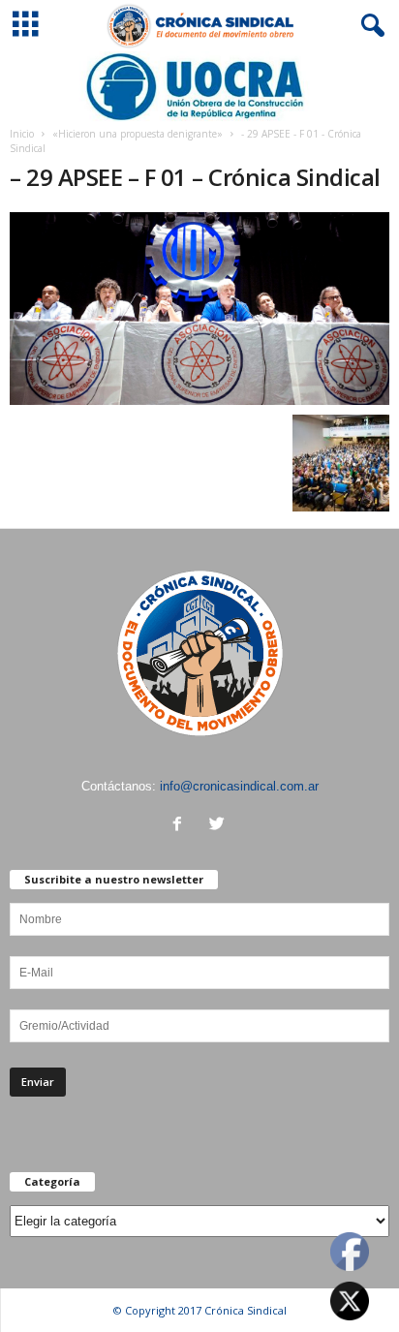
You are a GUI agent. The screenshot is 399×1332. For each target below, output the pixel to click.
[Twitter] (219, 826)
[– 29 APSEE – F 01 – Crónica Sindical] (199, 308)
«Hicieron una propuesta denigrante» (137, 133)
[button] (369, 26)
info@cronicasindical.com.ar (239, 786)
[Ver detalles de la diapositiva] (199, 86)
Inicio (22, 133)
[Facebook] (181, 826)
